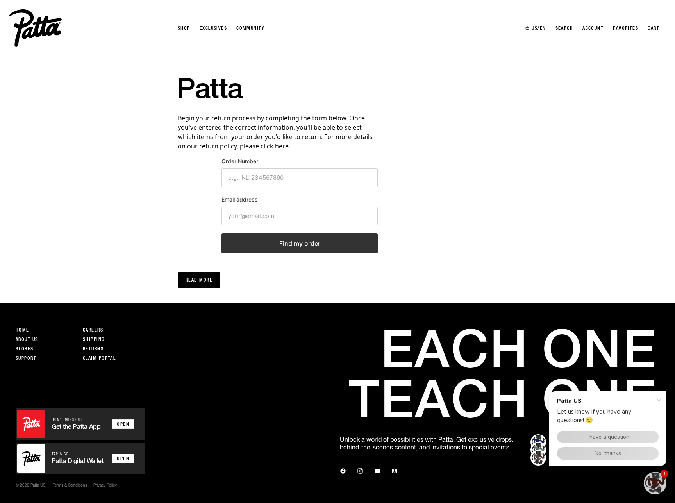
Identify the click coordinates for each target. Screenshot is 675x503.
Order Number (239, 161)
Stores (25, 348)
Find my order (299, 243)
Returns (93, 348)
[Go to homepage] (35, 28)
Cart (653, 28)
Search (564, 28)
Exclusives (213, 28)
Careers (93, 330)
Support (26, 358)
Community (250, 28)
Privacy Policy (105, 485)
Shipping (94, 339)
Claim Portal (99, 358)
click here (275, 146)
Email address (239, 199)
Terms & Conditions (70, 485)
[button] (655, 483)
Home (22, 330)
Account (593, 28)
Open (123, 424)
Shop (184, 28)
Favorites (625, 28)
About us (27, 339)
